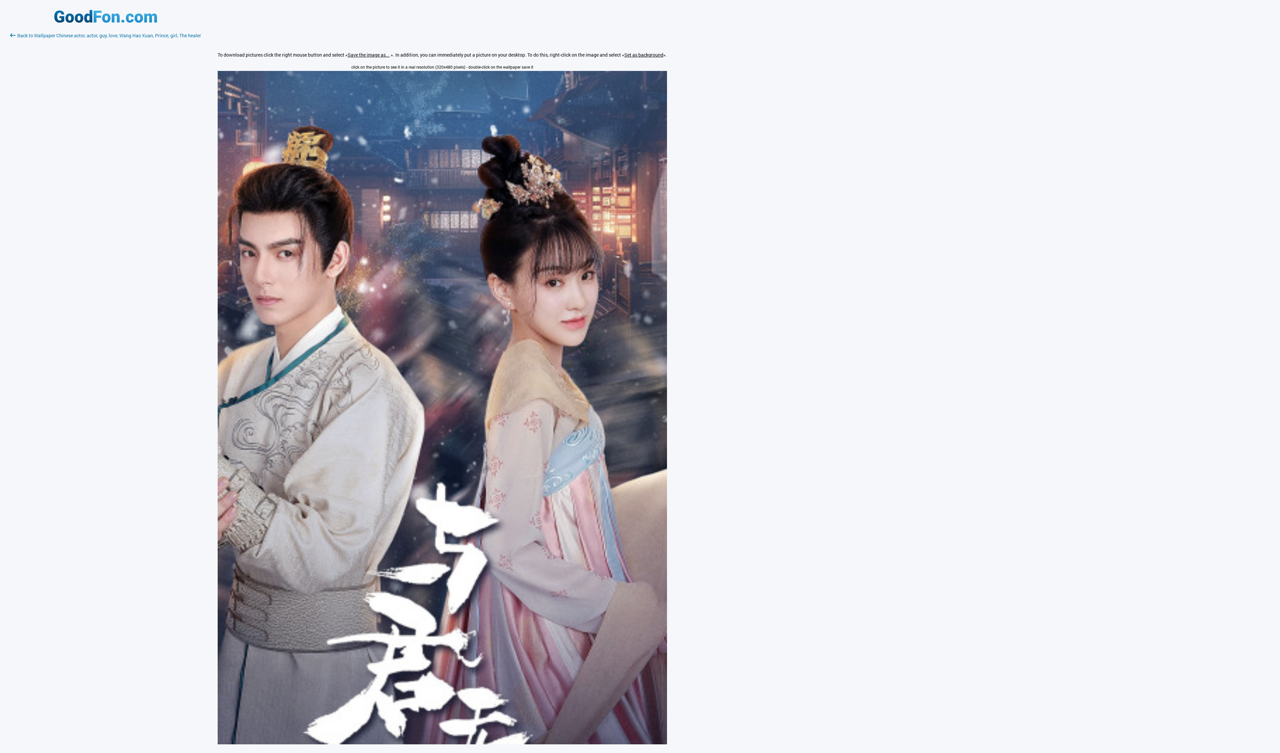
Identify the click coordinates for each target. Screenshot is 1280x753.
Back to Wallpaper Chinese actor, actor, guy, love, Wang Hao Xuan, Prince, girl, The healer (109, 35)
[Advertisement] (106, 118)
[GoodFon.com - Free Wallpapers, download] (105, 21)
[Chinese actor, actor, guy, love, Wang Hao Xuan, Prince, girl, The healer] (442, 742)
